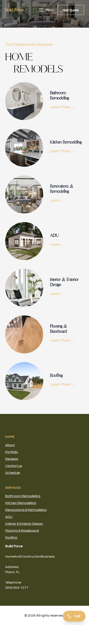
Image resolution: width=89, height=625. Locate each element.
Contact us (13, 466)
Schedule (12, 472)
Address (12, 567)
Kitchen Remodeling (20, 503)
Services (13, 487)
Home (10, 436)
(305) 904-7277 (16, 587)
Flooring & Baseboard (22, 530)
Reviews (11, 459)
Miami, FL (12, 572)
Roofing (11, 537)
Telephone (13, 582)
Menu (50, 10)
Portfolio (11, 452)
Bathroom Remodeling (22, 496)
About (10, 445)
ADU (8, 516)
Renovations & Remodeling (26, 510)
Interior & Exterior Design (24, 523)
